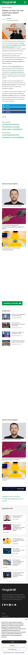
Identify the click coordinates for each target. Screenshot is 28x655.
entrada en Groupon (17, 70)
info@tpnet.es (5, 496)
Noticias (4, 7)
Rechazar (12, 645)
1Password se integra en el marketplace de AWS (18, 333)
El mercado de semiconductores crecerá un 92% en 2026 (18, 550)
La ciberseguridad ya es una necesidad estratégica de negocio (18, 540)
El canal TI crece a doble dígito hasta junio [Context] (18, 315)
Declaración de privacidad (19, 652)
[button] (26, 619)
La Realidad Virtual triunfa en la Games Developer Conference (12, 127)
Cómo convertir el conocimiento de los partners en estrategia (18, 324)
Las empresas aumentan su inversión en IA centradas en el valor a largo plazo (18, 574)
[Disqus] (14, 274)
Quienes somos (5, 616)
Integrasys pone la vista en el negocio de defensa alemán (18, 341)
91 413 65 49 (16, 496)
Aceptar (12, 641)
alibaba (4, 116)
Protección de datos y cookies (8, 652)
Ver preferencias (12, 649)
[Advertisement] (14, 162)
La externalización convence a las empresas (13, 136)
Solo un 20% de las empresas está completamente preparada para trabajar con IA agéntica (19, 527)
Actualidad (9, 7)
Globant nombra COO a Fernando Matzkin (18, 516)
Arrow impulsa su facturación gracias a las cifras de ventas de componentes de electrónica (18, 562)
